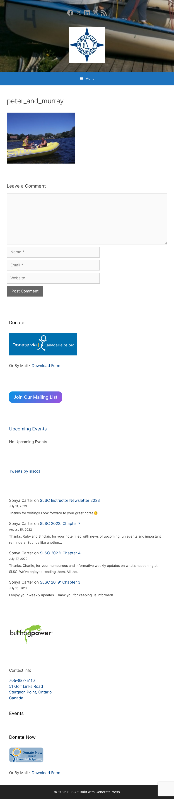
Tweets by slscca (25, 471)
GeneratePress (108, 792)
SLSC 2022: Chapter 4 (60, 553)
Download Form (46, 365)
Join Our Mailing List (35, 397)
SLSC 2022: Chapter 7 (60, 523)
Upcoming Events (28, 429)
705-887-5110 (22, 680)
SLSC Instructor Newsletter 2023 (70, 500)
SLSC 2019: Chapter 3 (60, 582)
